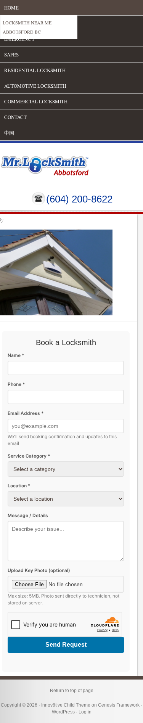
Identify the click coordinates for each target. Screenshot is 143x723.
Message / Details (28, 515)
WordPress (63, 712)
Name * (16, 355)
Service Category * (29, 456)
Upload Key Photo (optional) (39, 570)
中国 (9, 132)
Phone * (16, 384)
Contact (15, 117)
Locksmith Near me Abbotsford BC (27, 27)
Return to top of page (71, 690)
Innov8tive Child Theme (65, 705)
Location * (19, 485)
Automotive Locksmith (35, 85)
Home (11, 7)
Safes (11, 54)
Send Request (66, 644)
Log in (85, 712)
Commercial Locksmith (35, 101)
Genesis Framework (119, 705)
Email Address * (26, 413)
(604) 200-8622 (79, 199)
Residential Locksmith (35, 70)
